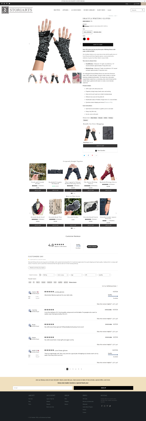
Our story (31, 398)
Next (115, 15)
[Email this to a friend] (96, 155)
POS (37, 417)
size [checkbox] (30, 282)
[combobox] (137, 10)
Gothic (105, 117)
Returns (66, 404)
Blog (29, 401)
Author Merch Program (88, 407)
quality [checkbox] (60, 282)
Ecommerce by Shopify (45, 417)
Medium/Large (97, 32)
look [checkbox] (55, 282)
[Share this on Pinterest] (92, 155)
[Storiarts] (17, 10)
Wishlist (48, 401)
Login (137, 3)
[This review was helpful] (113, 304)
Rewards (48, 404)
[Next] (80, 43)
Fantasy (111, 117)
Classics (86, 120)
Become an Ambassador (88, 401)
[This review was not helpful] (116, 304)
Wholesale (85, 404)
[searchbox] (33, 275)
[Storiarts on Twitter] (9, 3)
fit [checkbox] (33, 282)
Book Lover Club (50, 407)
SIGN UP (103, 388)
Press (30, 404)
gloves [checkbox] (66, 282)
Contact (84, 412)
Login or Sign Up (50, 398)
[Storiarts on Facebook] (2, 3)
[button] (58, 10)
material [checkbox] (49, 282)
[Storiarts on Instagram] (4, 3)
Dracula (100, 117)
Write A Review (92, 246)
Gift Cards (85, 398)
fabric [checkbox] (38, 282)
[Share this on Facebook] (88, 155)
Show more (72, 282)
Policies (84, 409)
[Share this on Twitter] (84, 155)
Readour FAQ (108, 102)
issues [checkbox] (43, 282)
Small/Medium (87, 32)
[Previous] (29, 43)
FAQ (66, 398)
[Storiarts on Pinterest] (6, 3)
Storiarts (33, 417)
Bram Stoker (94, 117)
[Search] (142, 10)
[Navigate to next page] (81, 369)
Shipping (66, 401)
